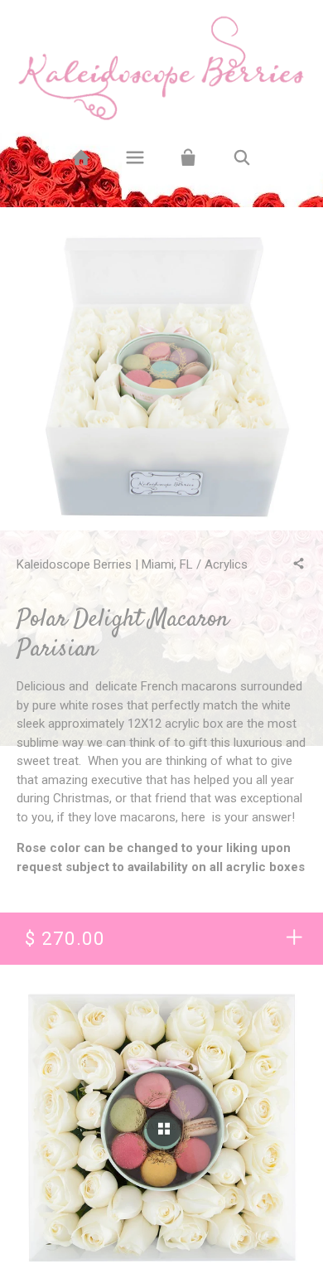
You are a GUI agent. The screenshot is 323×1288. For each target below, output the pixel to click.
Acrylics (226, 564)
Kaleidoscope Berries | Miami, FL (105, 564)
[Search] (242, 158)
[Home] (81, 158)
